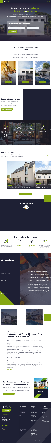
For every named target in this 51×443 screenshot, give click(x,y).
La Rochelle (14, 364)
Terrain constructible (37, 104)
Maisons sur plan (22, 411)
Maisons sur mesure (25, 78)
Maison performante (23, 413)
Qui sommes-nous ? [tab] (5, 293)
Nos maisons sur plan (42, 78)
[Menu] (1, 1)
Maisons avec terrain (23, 429)
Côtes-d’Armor (10, 357)
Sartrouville (26, 365)
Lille (16, 365)
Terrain (21, 430)
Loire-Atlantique (17, 357)
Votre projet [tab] (3, 280)
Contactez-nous (6, 410)
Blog (20, 415)
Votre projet (33, 429)
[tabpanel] (35, 279)
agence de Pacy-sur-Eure (32, 364)
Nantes (10, 360)
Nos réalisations (22, 412)
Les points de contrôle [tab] (6, 267)
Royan (19, 364)
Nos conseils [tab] (4, 287)
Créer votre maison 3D (34, 430)
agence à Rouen (10, 367)
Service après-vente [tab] (5, 273)
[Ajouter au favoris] (46, 94)
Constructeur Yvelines (45, 421)
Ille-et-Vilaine (39, 356)
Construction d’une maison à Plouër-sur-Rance (19, 187)
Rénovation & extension (8, 78)
